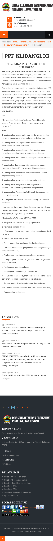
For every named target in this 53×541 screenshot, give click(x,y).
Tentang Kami (25, 42)
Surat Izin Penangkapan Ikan (15, 480)
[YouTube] (22, 408)
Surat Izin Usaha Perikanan (15, 477)
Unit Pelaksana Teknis (42, 42)
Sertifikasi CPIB (10, 489)
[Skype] (27, 408)
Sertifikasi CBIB (10, 486)
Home (14, 42)
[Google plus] (17, 408)
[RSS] (3, 408)
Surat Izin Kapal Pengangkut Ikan (17, 483)
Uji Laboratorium (11, 495)
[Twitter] (13, 408)
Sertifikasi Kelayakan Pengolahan (17, 492)
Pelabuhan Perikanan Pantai (15, 45)
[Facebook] (8, 408)
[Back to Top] (2, 538)
